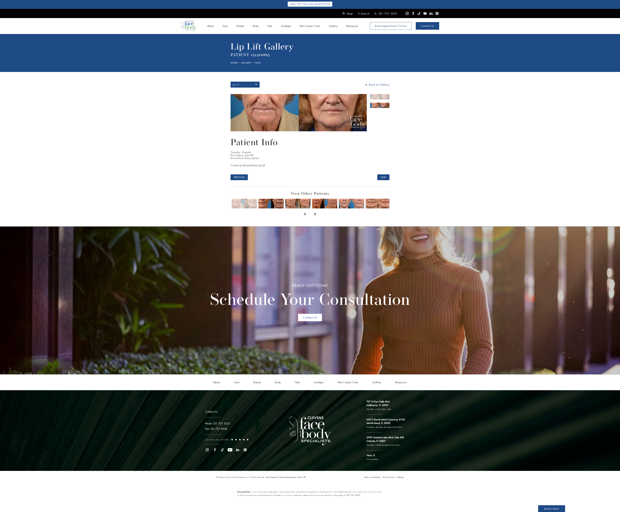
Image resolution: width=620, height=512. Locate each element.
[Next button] (315, 214)
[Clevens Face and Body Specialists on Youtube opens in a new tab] (425, 13)
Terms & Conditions (372, 477)
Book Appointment (391, 26)
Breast (240, 26)
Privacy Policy (389, 477)
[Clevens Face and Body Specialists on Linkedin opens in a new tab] (431, 13)
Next (383, 177)
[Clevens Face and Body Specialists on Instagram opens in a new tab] (407, 13)
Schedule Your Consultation (310, 296)
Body (256, 26)
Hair (269, 26)
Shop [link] (349, 13)
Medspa (286, 26)
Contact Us (427, 26)
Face (225, 26)
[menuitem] (407, 13)
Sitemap (400, 477)
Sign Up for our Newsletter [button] (310, 4)
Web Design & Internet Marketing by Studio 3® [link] (285, 477)
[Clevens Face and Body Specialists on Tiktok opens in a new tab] (419, 13)
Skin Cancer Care (309, 26)
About (210, 26)
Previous (239, 177)
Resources (352, 26)
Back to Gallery (378, 84)
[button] (363, 13)
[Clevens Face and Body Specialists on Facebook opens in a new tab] (413, 13)
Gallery (333, 26)
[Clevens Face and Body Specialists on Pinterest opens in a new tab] (437, 13)
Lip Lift (249, 155)
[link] (385, 13)
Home (234, 63)
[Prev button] (304, 214)
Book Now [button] (551, 509)
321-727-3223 (353, 495)
